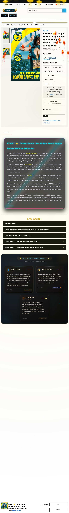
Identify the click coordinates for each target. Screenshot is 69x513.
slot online (28, 164)
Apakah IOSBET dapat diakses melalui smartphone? (22, 241)
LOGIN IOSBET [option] (49, 79)
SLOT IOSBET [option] (48, 84)
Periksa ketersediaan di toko (52, 120)
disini (51, 94)
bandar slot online (31, 153)
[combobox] (47, 10)
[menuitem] (5, 20)
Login (4, 15)
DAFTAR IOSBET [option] (49, 75)
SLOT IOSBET (50, 4)
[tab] (6, 132)
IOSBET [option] (47, 67)
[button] (6, 35)
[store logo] (10, 10)
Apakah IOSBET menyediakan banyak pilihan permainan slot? (25, 247)
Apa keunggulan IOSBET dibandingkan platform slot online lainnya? (27, 229)
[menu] (34, 20)
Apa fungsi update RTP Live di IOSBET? (18, 235)
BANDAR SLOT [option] (57, 67)
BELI (46, 116)
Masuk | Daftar (9, 4)
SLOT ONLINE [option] (48, 71)
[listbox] (54, 75)
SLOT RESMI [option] (59, 71)
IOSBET (18, 4)
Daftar (12, 15)
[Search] (64, 10)
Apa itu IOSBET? (10, 224)
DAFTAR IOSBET (27, 4)
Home (3, 24)
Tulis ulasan (46, 59)
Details (6, 132)
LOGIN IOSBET (39, 4)
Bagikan (47, 122)
